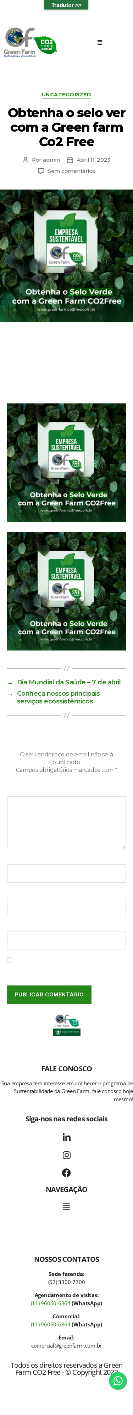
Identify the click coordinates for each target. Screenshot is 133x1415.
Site (12, 926)
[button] (100, 42)
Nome (17, 859)
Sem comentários (71, 171)
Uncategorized (67, 95)
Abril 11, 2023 (93, 159)
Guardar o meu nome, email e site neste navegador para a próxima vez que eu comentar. (66, 967)
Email (16, 893)
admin (51, 159)
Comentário (25, 792)
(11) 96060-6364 (51, 1303)
